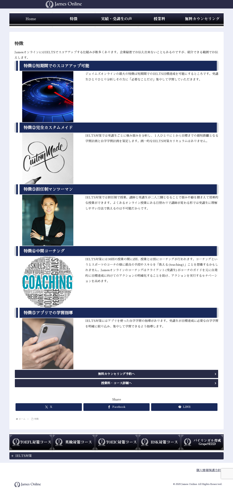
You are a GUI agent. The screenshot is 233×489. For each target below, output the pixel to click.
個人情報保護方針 (208, 470)
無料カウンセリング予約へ (116, 373)
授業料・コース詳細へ (116, 383)
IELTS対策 (23, 455)
